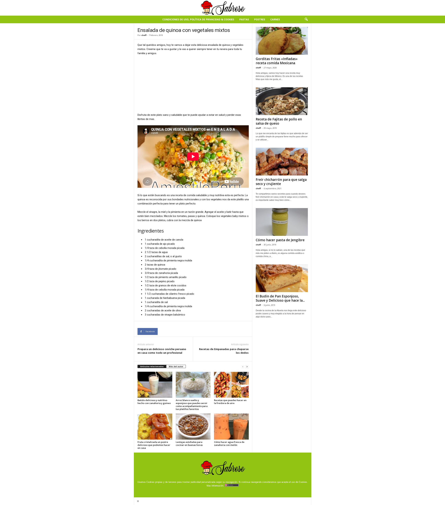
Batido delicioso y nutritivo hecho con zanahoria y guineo (154, 402)
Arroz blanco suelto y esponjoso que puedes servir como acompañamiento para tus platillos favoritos (192, 405)
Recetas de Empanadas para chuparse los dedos (224, 350)
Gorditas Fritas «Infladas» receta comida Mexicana (277, 61)
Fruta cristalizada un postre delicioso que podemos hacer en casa (153, 444)
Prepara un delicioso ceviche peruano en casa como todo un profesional (161, 350)
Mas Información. (215, 485)
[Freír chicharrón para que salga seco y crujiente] (282, 161)
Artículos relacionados (152, 366)
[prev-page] (243, 366)
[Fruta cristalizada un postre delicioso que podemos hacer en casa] (154, 427)
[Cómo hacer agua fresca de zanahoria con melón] (231, 427)
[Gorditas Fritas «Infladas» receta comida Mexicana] (282, 41)
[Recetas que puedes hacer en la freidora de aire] (231, 385)
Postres (259, 19)
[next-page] (247, 366)
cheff (144, 35)
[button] (306, 19)
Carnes (275, 19)
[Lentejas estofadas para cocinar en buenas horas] (193, 427)
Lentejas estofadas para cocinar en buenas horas (189, 443)
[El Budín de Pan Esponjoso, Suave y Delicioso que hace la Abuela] (282, 278)
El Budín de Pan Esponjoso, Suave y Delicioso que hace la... (280, 298)
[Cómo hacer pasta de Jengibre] (282, 222)
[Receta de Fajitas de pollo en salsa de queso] (282, 101)
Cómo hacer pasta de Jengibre (280, 240)
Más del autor (176, 366)
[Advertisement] (193, 84)
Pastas (244, 19)
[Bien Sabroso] (222, 8)
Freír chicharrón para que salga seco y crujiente (281, 181)
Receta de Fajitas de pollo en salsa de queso (279, 121)
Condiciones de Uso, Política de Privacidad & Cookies (198, 19)
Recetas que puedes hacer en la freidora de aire (230, 402)
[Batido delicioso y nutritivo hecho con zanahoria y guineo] (154, 385)
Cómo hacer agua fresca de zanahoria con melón (229, 443)
